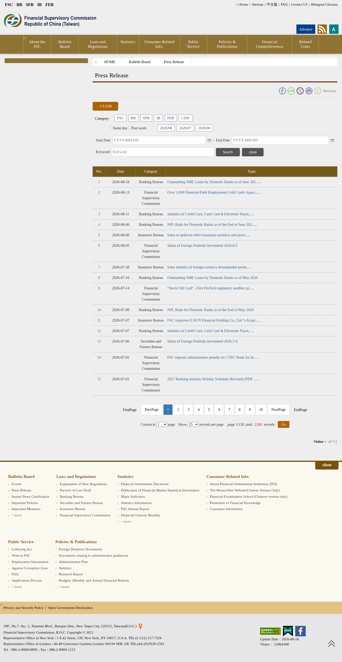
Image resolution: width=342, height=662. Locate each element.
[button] (105, 106)
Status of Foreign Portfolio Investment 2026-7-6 (202, 341)
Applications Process (27, 580)
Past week (138, 128)
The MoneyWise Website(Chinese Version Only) (245, 490)
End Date (223, 140)
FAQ (284, 4)
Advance (305, 29)
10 (261, 410)
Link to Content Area (15, 12)
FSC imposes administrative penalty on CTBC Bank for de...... (213, 357)
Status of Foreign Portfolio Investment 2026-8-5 (202, 245)
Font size (334, 29)
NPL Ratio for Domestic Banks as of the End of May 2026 (210, 310)
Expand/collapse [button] (327, 466)
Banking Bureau (72, 496)
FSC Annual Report (135, 509)
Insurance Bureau (72, 509)
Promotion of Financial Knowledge (235, 503)
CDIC (185, 118)
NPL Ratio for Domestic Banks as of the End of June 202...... (212, 224)
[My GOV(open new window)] (288, 631)
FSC (9, 4)
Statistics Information (136, 503)
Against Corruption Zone (30, 568)
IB (39, 4)
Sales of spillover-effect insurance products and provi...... (209, 235)
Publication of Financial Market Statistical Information (160, 490)
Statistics (128, 42)
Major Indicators (133, 496)
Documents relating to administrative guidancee (93, 555)
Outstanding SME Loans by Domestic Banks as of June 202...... (214, 182)
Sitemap (257, 4)
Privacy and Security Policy (23, 608)
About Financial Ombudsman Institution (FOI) (243, 484)
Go (283, 424)
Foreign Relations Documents (80, 549)
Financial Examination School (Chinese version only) (248, 496)
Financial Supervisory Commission (85, 515)
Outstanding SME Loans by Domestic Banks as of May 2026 (212, 278)
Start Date (103, 140)
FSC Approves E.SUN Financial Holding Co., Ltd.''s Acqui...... (214, 320)
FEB (49, 4)
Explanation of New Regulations (83, 484)
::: (237, 4)
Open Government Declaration (70, 608)
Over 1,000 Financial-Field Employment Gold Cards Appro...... (214, 192)
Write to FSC (21, 555)
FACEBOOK (282, 91)
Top (332, 643)
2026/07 (185, 128)
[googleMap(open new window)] (140, 626)
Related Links (305, 44)
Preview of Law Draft (75, 490)
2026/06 (204, 128)
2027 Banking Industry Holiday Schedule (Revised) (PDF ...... (213, 379)
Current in (148, 424)
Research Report (71, 574)
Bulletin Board (64, 44)
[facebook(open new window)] (300, 631)
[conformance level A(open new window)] (270, 631)
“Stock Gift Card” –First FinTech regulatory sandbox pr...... (211, 288)
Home (243, 4)
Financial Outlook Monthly (140, 515)
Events (16, 484)
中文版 (272, 4)
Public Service (193, 44)
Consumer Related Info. (159, 44)
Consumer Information (226, 509)
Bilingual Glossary (324, 4)
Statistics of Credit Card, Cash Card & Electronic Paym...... (210, 214)
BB (19, 4)
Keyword (103, 152)
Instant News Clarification (30, 496)
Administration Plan (73, 562)
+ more (17, 515)
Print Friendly (309, 91)
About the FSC (37, 44)
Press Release (174, 62)
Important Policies (25, 503)
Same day (120, 128)
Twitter (300, 91)
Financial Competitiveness (269, 44)
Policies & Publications (227, 44)
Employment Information (30, 562)
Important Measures (26, 509)
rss (322, 29)
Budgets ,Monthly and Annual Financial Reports (94, 580)
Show (182, 424)
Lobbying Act (22, 549)
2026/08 (166, 128)
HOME (109, 62)
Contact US (299, 4)
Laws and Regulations (98, 44)
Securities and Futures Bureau (81, 503)
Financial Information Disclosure (145, 484)
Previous (329, 91)
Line (291, 91)
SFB (30, 4)
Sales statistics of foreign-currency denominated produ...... (209, 267)
